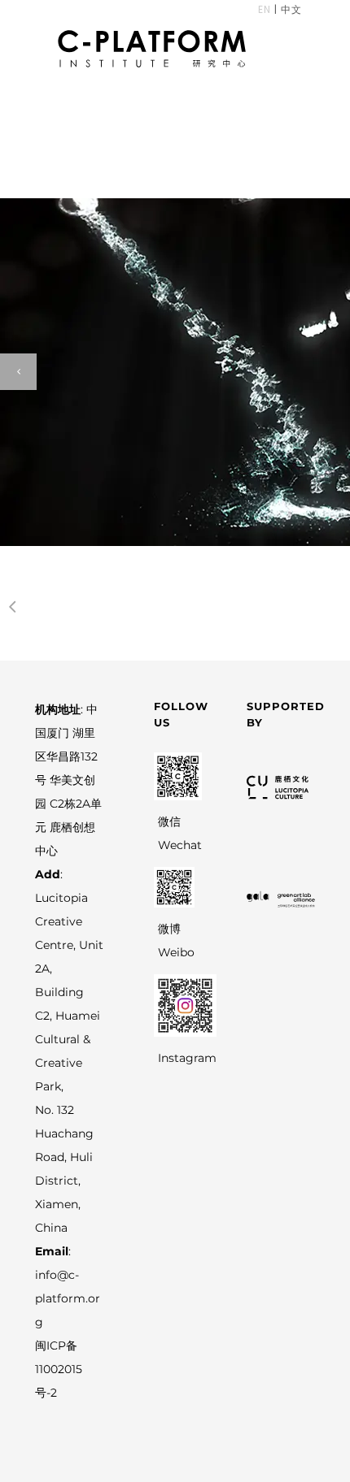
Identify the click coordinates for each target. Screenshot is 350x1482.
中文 (290, 9)
